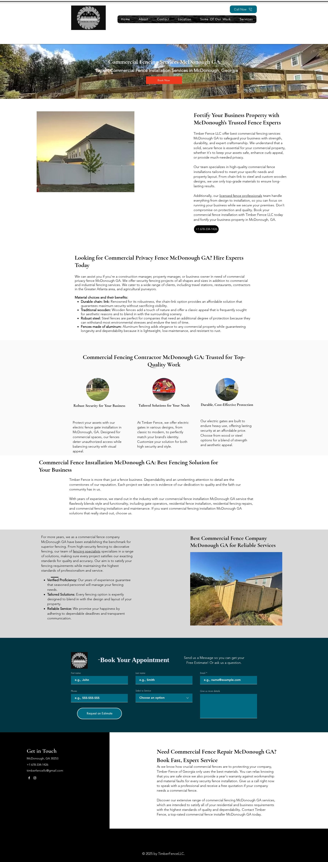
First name (76, 673)
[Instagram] (34, 778)
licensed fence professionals (240, 196)
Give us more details (210, 691)
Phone (74, 691)
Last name (140, 673)
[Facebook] (29, 778)
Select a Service (143, 691)
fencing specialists (86, 551)
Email (202, 673)
